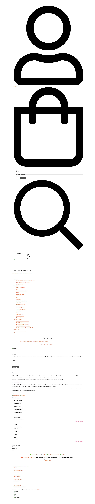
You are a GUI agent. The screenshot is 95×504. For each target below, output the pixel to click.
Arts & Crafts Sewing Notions (21, 300)
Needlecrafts (18, 302)
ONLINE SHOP (16, 285)
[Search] (28, 255)
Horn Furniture (18, 311)
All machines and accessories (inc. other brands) (24, 327)
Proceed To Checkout (50, 344)
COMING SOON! (19, 295)
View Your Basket (44, 344)
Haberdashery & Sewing (20, 304)
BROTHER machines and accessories (22, 322)
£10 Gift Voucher (15, 448)
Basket (18, 178)
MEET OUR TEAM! (19, 284)
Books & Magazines (19, 314)
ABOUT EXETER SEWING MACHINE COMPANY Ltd (25, 280)
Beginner (46, 341)
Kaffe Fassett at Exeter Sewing (21, 290)
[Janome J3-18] (13, 351)
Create (38, 489)
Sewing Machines (35, 341)
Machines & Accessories (20, 287)
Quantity (13, 364)
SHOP (21, 341)
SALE (17, 297)
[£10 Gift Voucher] (15, 447)
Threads (17, 292)
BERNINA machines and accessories (22, 321)
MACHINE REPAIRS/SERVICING (20, 331)
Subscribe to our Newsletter (28, 457)
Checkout (23, 178)
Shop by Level (41, 341)
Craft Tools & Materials (20, 307)
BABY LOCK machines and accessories (23, 326)
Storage (17, 312)
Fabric (17, 289)
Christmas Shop (19, 317)
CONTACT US (16, 329)
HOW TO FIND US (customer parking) (23, 282)
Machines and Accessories (28, 341)
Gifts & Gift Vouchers (20, 316)
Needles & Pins (18, 299)
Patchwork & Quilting (20, 294)
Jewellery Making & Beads (20, 309)
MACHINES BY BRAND (18, 319)
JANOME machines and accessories (22, 324)
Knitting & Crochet (19, 305)
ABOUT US (16, 279)
